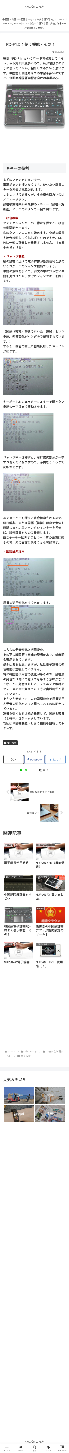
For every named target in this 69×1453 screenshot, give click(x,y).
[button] (45, 770)
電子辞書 (11, 742)
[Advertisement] (34, 146)
